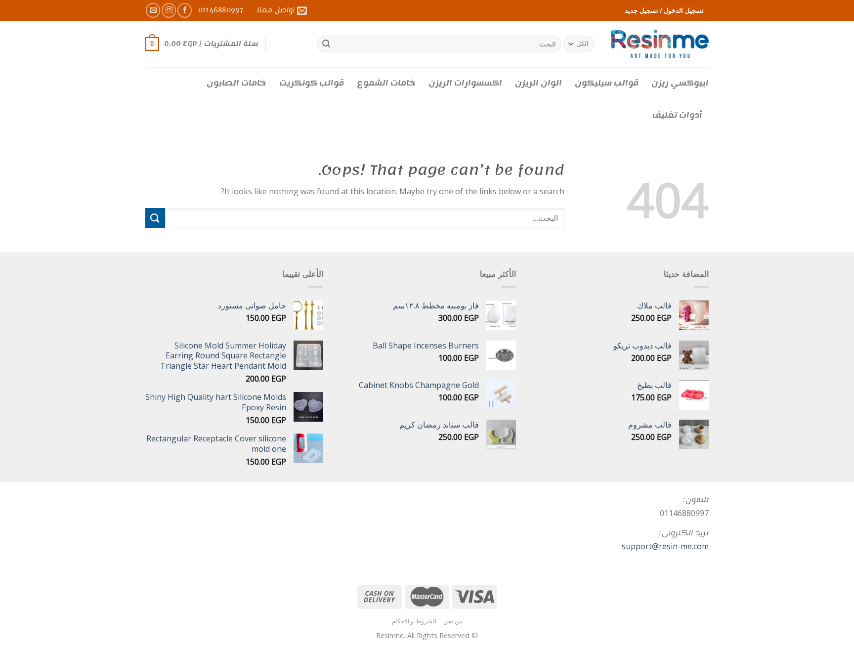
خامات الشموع (386, 83)
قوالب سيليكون (607, 83)
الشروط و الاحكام (414, 621)
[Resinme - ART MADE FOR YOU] (660, 44)
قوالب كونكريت (311, 83)
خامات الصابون (236, 83)
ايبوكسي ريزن (680, 83)
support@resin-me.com (665, 546)
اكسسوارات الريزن (465, 83)
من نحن (453, 621)
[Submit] (326, 44)
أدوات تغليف (677, 115)
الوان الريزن (538, 83)
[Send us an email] (153, 10)
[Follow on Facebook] (184, 10)
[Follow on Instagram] (169, 10)
